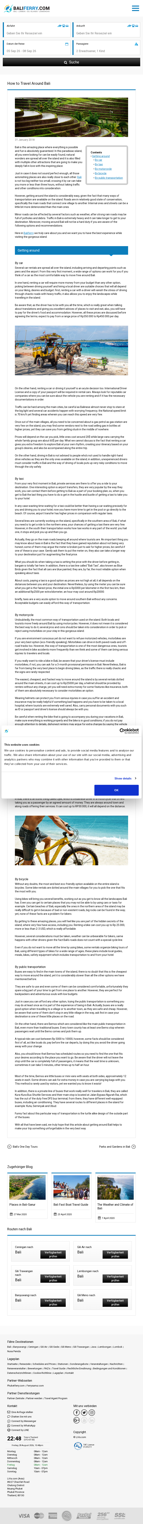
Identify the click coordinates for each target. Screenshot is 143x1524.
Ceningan (33, 1346)
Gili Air (43, 1346)
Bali (79, 177)
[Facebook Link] (76, 1412)
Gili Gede (54, 1346)
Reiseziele (25, 1364)
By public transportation (109, 177)
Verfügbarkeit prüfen (53, 1254)
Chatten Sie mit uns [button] (21, 1416)
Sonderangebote (79, 1364)
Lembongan (104, 1346)
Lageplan (58, 1373)
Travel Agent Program (55, 1398)
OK (116, 790)
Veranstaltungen (99, 1364)
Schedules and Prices (44, 1364)
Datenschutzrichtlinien (19, 1373)
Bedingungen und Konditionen (109, 1368)
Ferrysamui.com (35, 1385)
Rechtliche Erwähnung (79, 1368)
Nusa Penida (14, 1351)
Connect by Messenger (23, 1421)
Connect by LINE (20, 1430)
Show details (123, 778)
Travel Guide (58, 1368)
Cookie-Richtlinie (42, 1373)
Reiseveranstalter (16, 1368)
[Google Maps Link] (76, 1420)
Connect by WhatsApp (23, 1425)
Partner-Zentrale (15, 1398)
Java (93, 1346)
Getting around (101, 156)
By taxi (99, 164)
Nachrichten (116, 1364)
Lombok (117, 1346)
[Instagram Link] (92, 1412)
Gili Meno (66, 1346)
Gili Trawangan (81, 1346)
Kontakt (69, 1373)
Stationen (63, 1364)
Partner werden (34, 1398)
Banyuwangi (19, 1346)
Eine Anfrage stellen (22, 1412)
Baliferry (29, 233)
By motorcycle (103, 168)
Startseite (12, 1364)
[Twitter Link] (84, 1412)
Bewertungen (35, 1368)
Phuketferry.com (16, 1385)
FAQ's (47, 1368)
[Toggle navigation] (136, 7)
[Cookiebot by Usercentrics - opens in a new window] (122, 731)
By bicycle (101, 173)
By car (98, 159)
